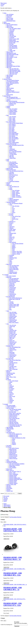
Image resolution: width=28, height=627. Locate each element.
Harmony (11, 33)
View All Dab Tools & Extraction (16, 102)
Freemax (11, 329)
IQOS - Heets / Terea (11, 377)
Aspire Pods (12, 348)
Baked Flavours (12, 449)
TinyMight (11, 255)
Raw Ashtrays (12, 124)
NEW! (4, 22)
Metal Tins (11, 173)
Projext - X (11, 238)
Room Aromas (9, 94)
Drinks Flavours (13, 452)
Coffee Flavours (13, 450)
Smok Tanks (12, 318)
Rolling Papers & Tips (11, 143)
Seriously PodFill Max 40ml (15, 479)
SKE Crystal (12, 307)
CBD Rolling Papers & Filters (13, 66)
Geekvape (11, 386)
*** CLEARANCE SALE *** (13, 98)
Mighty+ (14, 247)
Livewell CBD (12, 36)
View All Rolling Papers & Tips (16, 145)
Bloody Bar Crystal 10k (14, 299)
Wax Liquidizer (12, 467)
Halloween (8, 89)
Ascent (13, 217)
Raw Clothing (12, 125)
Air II (13, 208)
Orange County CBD (14, 39)
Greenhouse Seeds (13, 165)
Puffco (10, 234)
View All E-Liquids (10, 405)
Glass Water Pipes (13, 266)
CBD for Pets (9, 76)
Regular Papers (12, 152)
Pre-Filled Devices (10, 296)
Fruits (13, 440)
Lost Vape (11, 393)
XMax (10, 261)
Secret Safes (12, 176)
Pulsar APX (12, 237)
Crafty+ (14, 244)
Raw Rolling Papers (13, 133)
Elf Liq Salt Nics (13, 417)
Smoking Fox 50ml (13, 436)
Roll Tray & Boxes (13, 174)
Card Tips (11, 155)
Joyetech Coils (12, 335)
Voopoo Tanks (12, 321)
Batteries (8, 371)
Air (13, 207)
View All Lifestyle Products (12, 80)
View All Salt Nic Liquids (15, 409)
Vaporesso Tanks (13, 320)
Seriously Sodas (12, 481)
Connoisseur (12, 149)
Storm (10, 241)
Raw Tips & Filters (13, 137)
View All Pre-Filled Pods (15, 360)
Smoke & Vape (6, 95)
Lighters (8, 107)
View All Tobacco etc (14, 186)
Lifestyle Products (7, 79)
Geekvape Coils (12, 330)
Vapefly (11, 399)
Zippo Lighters (12, 114)
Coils (7, 323)
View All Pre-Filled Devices (15, 298)
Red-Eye (11, 239)
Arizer (10, 204)
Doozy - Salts (12, 472)
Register (5, 500)
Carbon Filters (12, 158)
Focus (10, 225)
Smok (10, 397)
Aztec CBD (12, 29)
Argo (13, 209)
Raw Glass (11, 128)
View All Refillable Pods (14, 347)
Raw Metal (11, 130)
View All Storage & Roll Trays (16, 171)
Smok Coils (12, 340)
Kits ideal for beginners (14, 281)
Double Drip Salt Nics (14, 414)
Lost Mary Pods (12, 366)
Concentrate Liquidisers (11, 462)
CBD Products (6, 23)
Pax (10, 231)
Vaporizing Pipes (13, 257)
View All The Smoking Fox (15, 434)
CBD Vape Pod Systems (14, 71)
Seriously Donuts (13, 475)
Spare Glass (9, 370)
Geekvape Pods (12, 349)
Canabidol (11, 31)
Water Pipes (9, 264)
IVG (10, 308)
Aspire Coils (12, 326)
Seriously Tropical (13, 483)
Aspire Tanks (12, 314)
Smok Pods (11, 352)
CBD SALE (9, 26)
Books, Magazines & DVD (12, 83)
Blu (10, 383)
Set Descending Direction (15, 517)
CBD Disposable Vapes (14, 70)
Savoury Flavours (13, 456)
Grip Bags (11, 172)
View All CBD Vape (14, 68)
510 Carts (11, 357)
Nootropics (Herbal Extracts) (12, 92)
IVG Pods (11, 365)
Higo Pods (11, 364)
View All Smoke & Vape (12, 97)
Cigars (10, 187)
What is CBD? (9, 51)
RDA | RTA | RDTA (14, 322)
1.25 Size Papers (13, 154)
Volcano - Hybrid (16, 253)
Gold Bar (11, 301)
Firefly (10, 224)
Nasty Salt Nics (12, 421)
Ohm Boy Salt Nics (13, 422)
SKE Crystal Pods (13, 369)
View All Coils (12, 325)
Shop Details (9, 15)
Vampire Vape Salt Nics (14, 426)
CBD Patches (9, 64)
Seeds (7, 160)
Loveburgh (11, 37)
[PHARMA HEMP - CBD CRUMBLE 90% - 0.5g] (15, 570)
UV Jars (11, 180)
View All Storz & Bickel (17, 243)
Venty (13, 250)
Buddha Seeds (12, 164)
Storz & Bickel (12, 242)
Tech (7, 93)
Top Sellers (8, 445)
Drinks (7, 86)
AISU (7, 459)
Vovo (10, 260)
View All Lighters (13, 108)
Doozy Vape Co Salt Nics (15, 413)
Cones (10, 147)
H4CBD (8, 77)
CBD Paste (8, 63)
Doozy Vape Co (10, 470)
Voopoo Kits (12, 295)
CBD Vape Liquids (13, 72)
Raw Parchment (12, 132)
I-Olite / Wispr (12, 229)
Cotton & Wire (9, 374)
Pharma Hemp (12, 40)
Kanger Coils (12, 336)
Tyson (10, 49)
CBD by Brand (9, 27)
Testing (8, 184)
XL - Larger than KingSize (15, 151)
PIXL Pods (11, 367)
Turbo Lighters (12, 112)
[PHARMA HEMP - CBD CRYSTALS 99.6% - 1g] (11, 554)
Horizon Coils (12, 331)
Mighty (13, 246)
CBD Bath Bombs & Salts (12, 54)
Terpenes (8, 182)
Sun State (11, 44)
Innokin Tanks (12, 317)
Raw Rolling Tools (13, 134)
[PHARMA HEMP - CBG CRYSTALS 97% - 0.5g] (15, 600)
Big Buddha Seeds (13, 163)
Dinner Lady (9, 468)
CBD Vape (8, 67)
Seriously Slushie (13, 480)
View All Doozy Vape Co (15, 471)
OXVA (10, 339)
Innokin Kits (12, 285)
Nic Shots (8, 430)
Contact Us (8, 16)
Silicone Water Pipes (14, 269)
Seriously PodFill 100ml (14, 478)
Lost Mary (11, 303)
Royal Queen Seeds (13, 167)
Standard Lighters (13, 111)
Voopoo (11, 401)
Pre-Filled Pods (9, 358)
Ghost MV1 (12, 226)
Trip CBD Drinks (13, 46)
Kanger (11, 392)
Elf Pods (11, 361)
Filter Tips (11, 156)
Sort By (2, 517)
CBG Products (9, 75)
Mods (7, 378)
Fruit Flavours (12, 453)
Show (2, 522)
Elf (10, 300)
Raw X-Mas (12, 141)
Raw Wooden (12, 140)
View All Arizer (15, 206)
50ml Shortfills (9, 427)
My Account (6, 496)
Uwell (10, 402)
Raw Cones (12, 127)
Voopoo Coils (12, 343)
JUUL (10, 391)
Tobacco (11, 198)
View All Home (9, 14)
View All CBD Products (11, 24)
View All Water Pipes (14, 265)
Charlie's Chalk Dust (11, 461)
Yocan (10, 263)
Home (4, 13)
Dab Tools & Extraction (11, 101)
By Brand (8, 379)
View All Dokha (16, 190)
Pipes (7, 115)
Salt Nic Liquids (10, 408)
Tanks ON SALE (13, 313)
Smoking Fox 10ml (13, 435)
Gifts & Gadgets (10, 88)
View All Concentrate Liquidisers (16, 463)
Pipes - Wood (12, 120)
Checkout (5, 498)
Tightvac (11, 178)
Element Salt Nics (13, 415)
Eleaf (10, 327)
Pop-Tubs (11, 177)
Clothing (8, 85)
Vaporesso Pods (12, 355)
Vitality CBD (12, 50)
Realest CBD (12, 42)
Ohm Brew (8, 487)
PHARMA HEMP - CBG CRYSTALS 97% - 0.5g (12, 604)
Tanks (7, 310)
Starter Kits (8, 277)
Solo (13, 211)
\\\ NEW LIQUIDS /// (11, 406)
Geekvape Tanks (13, 316)
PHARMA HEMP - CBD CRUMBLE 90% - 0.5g (12, 574)
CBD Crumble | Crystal (11, 57)
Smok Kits (11, 291)
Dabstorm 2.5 (12, 221)
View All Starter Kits (14, 278)
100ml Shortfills (10, 428)
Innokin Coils (12, 333)
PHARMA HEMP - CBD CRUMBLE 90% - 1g (12, 588)
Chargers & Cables (10, 373)
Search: (2, 493)
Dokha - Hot (15, 194)
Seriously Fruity (12, 476)
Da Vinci (11, 215)
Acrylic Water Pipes (13, 268)
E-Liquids (5, 404)
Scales (7, 159)
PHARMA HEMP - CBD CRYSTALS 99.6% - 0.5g (12, 530)
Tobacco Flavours (13, 458)
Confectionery (9, 84)
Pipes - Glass (12, 118)
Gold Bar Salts (12, 419)
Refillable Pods (9, 345)
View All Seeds (12, 162)
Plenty (13, 248)
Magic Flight (12, 230)
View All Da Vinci (16, 216)
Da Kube (11, 213)
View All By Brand (13, 380)
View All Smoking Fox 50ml (18, 437)
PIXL (10, 309)
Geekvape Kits (12, 287)
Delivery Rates (9, 19)
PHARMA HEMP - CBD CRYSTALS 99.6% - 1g (12, 558)
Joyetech (11, 389)
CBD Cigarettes (10, 55)
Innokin (11, 387)
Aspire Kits (11, 283)
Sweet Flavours (12, 457)
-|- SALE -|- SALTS (13, 410)
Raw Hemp (11, 129)
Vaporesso (11, 400)
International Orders (10, 20)
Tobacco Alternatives (14, 199)
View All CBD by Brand (15, 28)
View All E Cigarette (11, 276)
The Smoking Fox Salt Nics (15, 424)
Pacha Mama (9, 488)
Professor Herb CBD (14, 41)
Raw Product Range (11, 121)
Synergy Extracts (13, 45)
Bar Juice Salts (12, 412)
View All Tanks (12, 312)
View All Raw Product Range (16, 123)
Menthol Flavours (13, 454)
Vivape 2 (11, 259)
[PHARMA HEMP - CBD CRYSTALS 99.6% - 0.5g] (15, 525)
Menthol (14, 443)
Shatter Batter (12, 466)
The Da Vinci (15, 219)
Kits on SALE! (12, 282)
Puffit (10, 235)
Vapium (11, 256)
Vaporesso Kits (12, 294)
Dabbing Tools (12, 103)
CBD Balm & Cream (11, 53)
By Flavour (8, 446)
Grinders (8, 106)
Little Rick (11, 35)
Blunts (10, 146)
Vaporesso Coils (13, 342)
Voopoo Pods (12, 356)
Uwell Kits (11, 292)
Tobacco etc (9, 185)
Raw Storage (12, 136)
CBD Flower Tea (10, 62)
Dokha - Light (15, 191)
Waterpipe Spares (13, 272)
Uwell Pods (12, 353)
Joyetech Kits (12, 288)
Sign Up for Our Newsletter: (20, 623)
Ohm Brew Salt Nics (14, 423)
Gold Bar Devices (13, 362)
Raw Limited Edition (14, 142)
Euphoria (11, 32)
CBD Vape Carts (13, 73)
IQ (12, 220)
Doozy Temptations (13, 474)
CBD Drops (9, 59)
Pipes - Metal (12, 119)
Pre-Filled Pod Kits (13, 279)
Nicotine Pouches (10, 90)
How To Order (9, 18)
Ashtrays (8, 99)
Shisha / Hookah (13, 273)
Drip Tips (8, 375)
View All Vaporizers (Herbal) (15, 203)
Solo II (13, 212)
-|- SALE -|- (9, 431)
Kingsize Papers (13, 150)
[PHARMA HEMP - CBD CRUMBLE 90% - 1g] (15, 584)
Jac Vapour (11, 388)
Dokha (10, 189)
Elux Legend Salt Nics (14, 418)
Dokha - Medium (16, 193)
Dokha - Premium (16, 195)
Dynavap (11, 222)
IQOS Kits (11, 286)
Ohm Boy (8, 485)
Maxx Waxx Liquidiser (14, 465)
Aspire (10, 382)
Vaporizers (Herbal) (10, 202)
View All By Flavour (14, 448)
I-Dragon (11, 228)
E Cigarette (6, 274)
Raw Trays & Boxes (13, 138)
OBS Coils (11, 338)
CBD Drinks (9, 58)
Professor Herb (12, 233)
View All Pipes (12, 116)
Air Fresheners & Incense (12, 81)
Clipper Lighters (13, 110)
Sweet (13, 441)
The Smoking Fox (13, 48)
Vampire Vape (9, 491)
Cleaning (11, 270)
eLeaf (10, 384)
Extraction (11, 105)
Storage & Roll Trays (11, 169)
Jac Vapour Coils (13, 334)
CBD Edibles (9, 61)
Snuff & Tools (9, 168)
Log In (5, 501)
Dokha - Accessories (16, 197)
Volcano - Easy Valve (17, 251)
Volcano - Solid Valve (17, 252)
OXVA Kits (12, 290)
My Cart (5, 497)
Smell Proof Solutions (14, 181)
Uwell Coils (12, 344)
